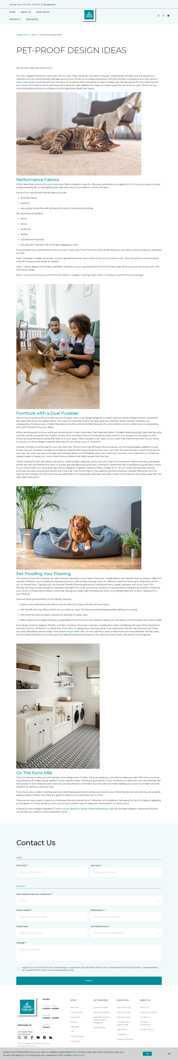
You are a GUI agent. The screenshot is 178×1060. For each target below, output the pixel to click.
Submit (89, 980)
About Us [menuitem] (144, 1007)
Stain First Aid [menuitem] (123, 1012)
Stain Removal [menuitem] (123, 1007)
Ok (147, 1053)
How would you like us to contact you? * (34, 894)
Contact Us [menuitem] (145, 1017)
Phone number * (24, 910)
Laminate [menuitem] (74, 1027)
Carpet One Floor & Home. (37, 1043)
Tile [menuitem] (72, 1031)
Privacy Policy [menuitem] (146, 1029)
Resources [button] (32, 19)
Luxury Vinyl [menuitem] (76, 1012)
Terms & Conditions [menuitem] (145, 1023)
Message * (21, 943)
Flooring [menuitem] (74, 1007)
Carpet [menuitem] (73, 1022)
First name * (21, 865)
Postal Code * (22, 926)
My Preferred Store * (100, 926)
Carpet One (21, 35)
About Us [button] (26, 12)
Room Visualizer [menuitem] (101, 1007)
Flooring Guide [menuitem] (124, 1017)
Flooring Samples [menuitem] (102, 1012)
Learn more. (78, 1055)
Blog (33, 35)
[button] (158, 16)
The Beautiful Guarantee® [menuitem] (123, 1023)
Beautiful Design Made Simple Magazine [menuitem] (101, 1020)
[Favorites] (163, 16)
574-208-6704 (49, 5)
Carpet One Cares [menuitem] (148, 1012)
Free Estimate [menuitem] (77, 1036)
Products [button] (15, 19)
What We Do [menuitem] (43, 12)
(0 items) (168, 16)
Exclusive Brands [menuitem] (125, 1039)
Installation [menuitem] (122, 1034)
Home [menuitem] (12, 12)
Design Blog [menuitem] (99, 1027)
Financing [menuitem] (75, 1041)
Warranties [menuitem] (122, 1029)
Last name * (96, 865)
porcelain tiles (77, 631)
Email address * (98, 910)
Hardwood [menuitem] (75, 1017)
